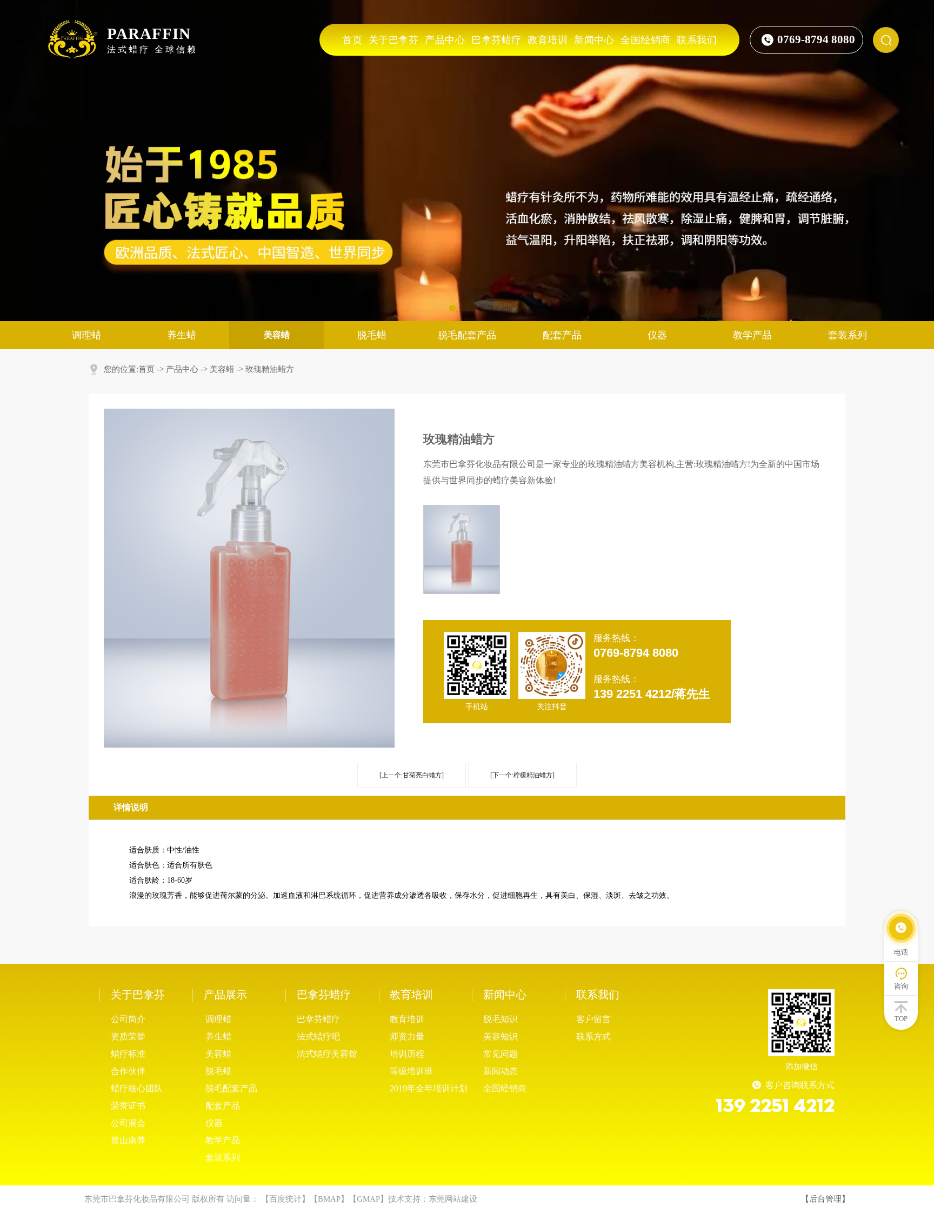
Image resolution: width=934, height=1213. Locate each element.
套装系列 (847, 335)
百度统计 (285, 1199)
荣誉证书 (128, 1105)
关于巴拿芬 (394, 40)
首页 (352, 40)
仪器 (657, 335)
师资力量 (407, 1036)
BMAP (329, 1199)
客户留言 (593, 1019)
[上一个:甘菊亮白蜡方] (411, 775)
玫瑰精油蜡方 (269, 369)
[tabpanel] (467, 160)
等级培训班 (411, 1071)
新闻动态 (500, 1071)
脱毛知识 (500, 1019)
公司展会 (128, 1123)
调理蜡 (86, 335)
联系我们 (697, 40)
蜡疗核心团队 (137, 1088)
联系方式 (593, 1036)
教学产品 (752, 335)
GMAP (368, 1199)
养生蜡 (181, 335)
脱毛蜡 (371, 335)
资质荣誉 (128, 1036)
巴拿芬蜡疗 (496, 40)
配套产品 (562, 335)
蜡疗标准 (128, 1053)
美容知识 (500, 1036)
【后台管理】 (825, 1199)
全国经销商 (646, 40)
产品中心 (445, 40)
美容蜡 (222, 369)
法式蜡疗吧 (318, 1036)
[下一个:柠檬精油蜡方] (522, 775)
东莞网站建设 (453, 1199)
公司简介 (128, 1019)
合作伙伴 (128, 1071)
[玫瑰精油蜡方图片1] (461, 549)
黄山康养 (128, 1140)
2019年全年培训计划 (429, 1088)
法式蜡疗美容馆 (327, 1053)
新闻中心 (594, 40)
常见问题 (500, 1053)
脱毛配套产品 (467, 335)
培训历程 (407, 1053)
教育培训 (548, 40)
